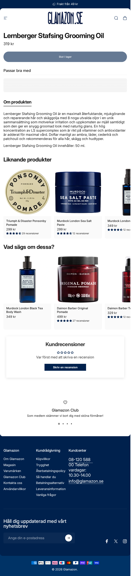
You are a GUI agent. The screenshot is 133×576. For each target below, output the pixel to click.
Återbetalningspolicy (50, 471)
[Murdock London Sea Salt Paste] (78, 192)
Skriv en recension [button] (65, 367)
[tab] (17, 102)
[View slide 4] (71, 424)
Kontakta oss (12, 483)
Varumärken (12, 471)
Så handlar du (46, 477)
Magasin (9, 465)
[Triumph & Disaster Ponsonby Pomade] (27, 192)
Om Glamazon (13, 459)
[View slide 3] (67, 424)
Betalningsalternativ (50, 483)
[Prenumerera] (68, 537)
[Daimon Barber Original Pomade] (78, 279)
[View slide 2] (63, 424)
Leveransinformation (51, 489)
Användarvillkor (14, 489)
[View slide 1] (59, 424)
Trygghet (42, 465)
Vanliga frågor (46, 495)
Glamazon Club (14, 477)
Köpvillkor (43, 459)
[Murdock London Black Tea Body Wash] (27, 279)
